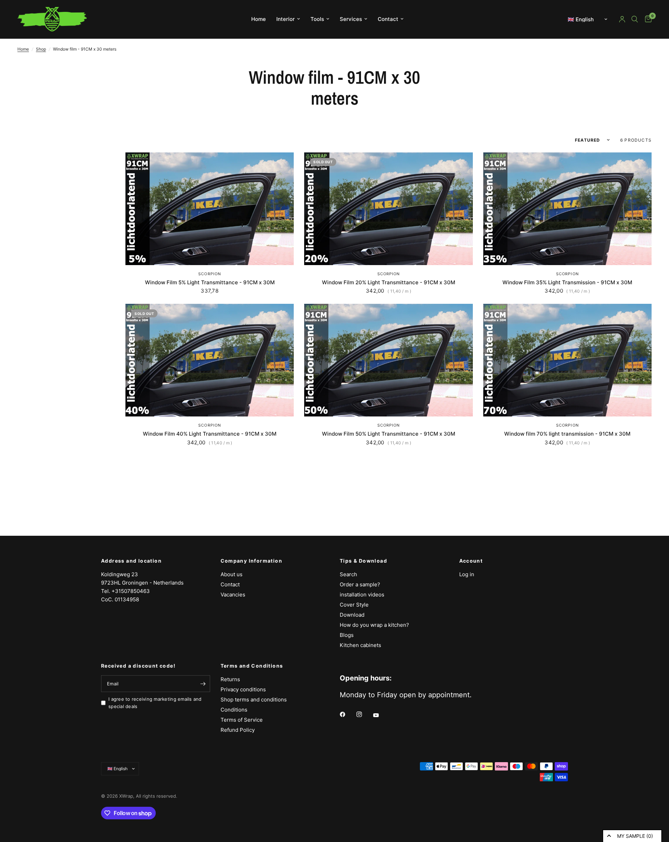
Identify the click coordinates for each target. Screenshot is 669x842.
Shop (41, 49)
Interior (285, 19)
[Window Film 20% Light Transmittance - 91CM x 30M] (388, 208)
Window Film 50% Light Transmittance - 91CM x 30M (388, 433)
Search (348, 574)
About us (232, 574)
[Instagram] (364, 714)
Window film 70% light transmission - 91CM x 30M (567, 433)
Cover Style (354, 604)
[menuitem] (258, 19)
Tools (317, 19)
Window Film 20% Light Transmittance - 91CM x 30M (388, 282)
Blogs (347, 635)
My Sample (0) (635, 836)
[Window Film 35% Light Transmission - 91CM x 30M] (567, 208)
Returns (230, 679)
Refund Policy (238, 730)
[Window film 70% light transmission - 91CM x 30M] (567, 360)
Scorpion (209, 273)
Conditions (234, 709)
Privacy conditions (243, 689)
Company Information (252, 560)
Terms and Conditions (252, 665)
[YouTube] (381, 715)
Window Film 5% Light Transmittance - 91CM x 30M (210, 282)
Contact (388, 19)
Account (471, 560)
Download (352, 614)
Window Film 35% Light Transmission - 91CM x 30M (567, 282)
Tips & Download (363, 560)
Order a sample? (360, 584)
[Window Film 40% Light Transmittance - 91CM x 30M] (209, 360)
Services (351, 19)
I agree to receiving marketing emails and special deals (155, 702)
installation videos (362, 594)
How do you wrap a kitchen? (374, 625)
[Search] (634, 19)
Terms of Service (242, 719)
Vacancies (233, 594)
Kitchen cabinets (360, 645)
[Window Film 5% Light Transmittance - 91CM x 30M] (209, 208)
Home (258, 19)
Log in (466, 574)
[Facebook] (347, 714)
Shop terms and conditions (254, 699)
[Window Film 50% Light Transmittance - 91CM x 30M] (388, 360)
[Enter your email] (203, 683)
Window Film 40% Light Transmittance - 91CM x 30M (209, 433)
